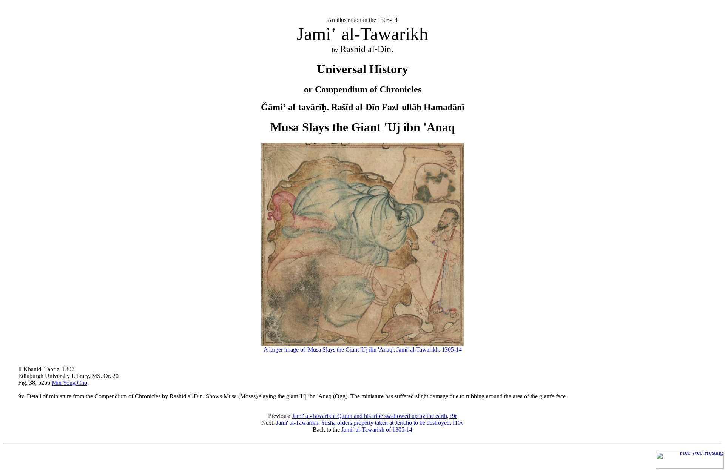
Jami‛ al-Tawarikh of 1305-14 (376, 429)
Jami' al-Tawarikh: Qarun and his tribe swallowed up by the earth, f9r (374, 416)
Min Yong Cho (69, 382)
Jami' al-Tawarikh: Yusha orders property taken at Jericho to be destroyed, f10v (370, 422)
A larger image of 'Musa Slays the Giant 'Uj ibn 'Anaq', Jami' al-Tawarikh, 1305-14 (363, 349)
